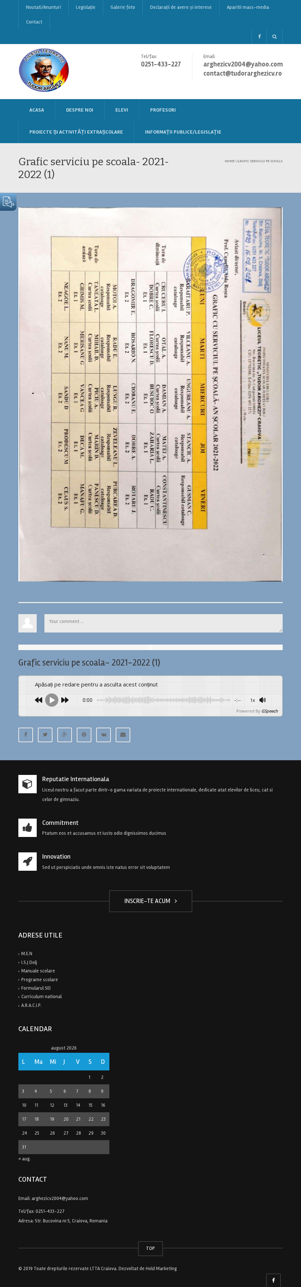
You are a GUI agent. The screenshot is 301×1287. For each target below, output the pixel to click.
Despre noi (79, 110)
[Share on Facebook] (25, 735)
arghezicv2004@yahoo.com (60, 1198)
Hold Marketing (161, 1269)
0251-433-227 (50, 1211)
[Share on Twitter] (45, 735)
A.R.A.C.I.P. (31, 1005)
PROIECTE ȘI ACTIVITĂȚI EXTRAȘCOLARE (76, 132)
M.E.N (26, 954)
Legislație (85, 7)
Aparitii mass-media (248, 7)
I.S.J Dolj (29, 962)
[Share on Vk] (103, 735)
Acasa (36, 110)
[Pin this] (84, 735)
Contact (34, 22)
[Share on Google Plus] (64, 735)
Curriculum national (41, 997)
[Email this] (123, 735)
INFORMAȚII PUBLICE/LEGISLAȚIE (183, 132)
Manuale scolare (38, 971)
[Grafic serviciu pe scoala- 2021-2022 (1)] (150, 394)
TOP (150, 1248)
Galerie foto (122, 7)
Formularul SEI (36, 988)
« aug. (24, 1159)
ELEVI (121, 110)
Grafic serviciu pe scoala (260, 161)
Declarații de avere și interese (181, 7)
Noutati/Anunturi (43, 7)
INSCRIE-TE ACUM (148, 901)
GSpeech (269, 711)
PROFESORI (163, 110)
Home (230, 161)
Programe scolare (39, 980)
